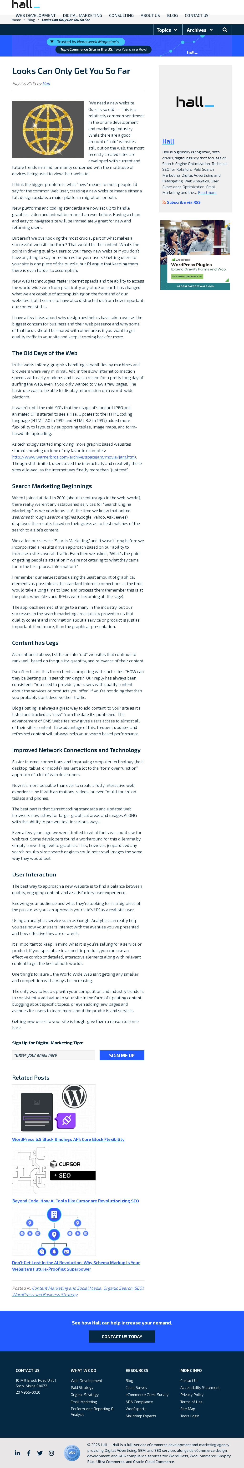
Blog (129, 1380)
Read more (207, 192)
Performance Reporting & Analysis (92, 1411)
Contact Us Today (122, 1336)
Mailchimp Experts (141, 1415)
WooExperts (136, 1408)
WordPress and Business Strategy (44, 1294)
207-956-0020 (28, 1392)
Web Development (86, 1380)
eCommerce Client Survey (147, 1394)
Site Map (187, 1408)
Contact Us (189, 1380)
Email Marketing (84, 1401)
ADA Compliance (139, 1401)
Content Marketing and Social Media (66, 1288)
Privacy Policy (191, 1394)
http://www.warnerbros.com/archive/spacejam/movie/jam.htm (73, 456)
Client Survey (136, 1387)
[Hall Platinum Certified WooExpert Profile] (72, 1453)
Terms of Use (191, 1401)
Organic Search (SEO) (123, 1288)
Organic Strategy (85, 1394)
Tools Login (189, 1415)
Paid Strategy (82, 1387)
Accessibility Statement (200, 1387)
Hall (46, 83)
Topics (164, 30)
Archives (197, 30)
